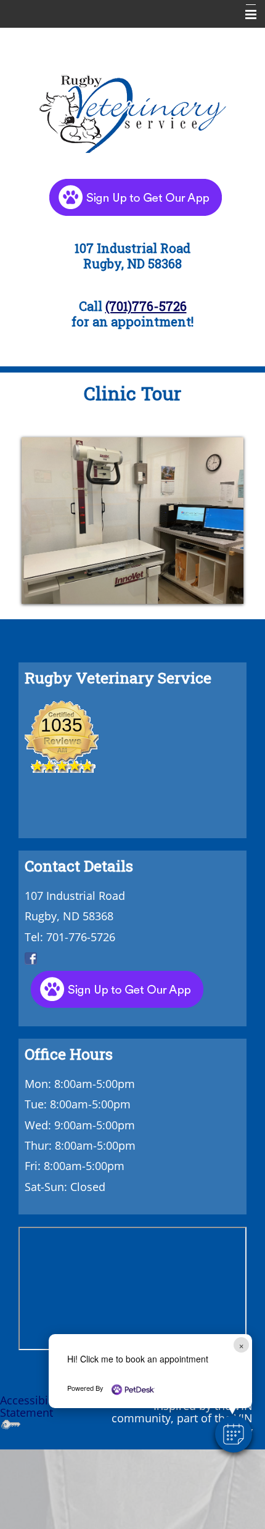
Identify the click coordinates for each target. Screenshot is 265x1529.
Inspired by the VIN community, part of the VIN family (182, 1418)
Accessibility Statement (31, 1406)
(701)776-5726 (146, 306)
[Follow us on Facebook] (31, 957)
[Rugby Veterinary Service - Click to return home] (132, 111)
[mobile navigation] (245, 14)
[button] (233, 1434)
